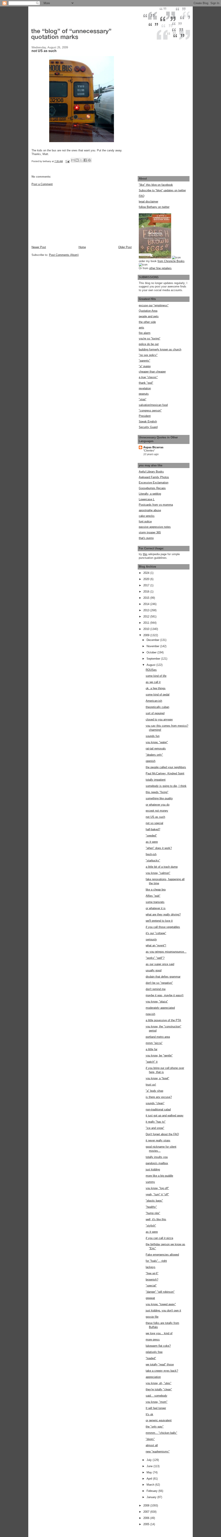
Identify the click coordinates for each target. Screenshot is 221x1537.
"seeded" (151, 835)
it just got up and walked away (164, 1115)
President (145, 416)
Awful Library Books (151, 471)
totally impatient (156, 779)
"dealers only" (154, 754)
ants (141, 327)
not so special (154, 823)
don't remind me (156, 989)
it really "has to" (156, 1121)
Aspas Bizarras (153, 447)
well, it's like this (156, 1219)
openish (150, 761)
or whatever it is (156, 908)
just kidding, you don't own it (163, 1310)
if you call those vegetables (163, 927)
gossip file (152, 1316)
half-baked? (153, 829)
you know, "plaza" (157, 1001)
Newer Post (39, 247)
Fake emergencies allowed (162, 1254)
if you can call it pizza (159, 1238)
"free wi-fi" (152, 1273)
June (150, 1466)
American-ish (154, 700)
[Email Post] (67, 161)
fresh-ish (151, 854)
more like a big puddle (159, 1175)
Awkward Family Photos (154, 477)
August (151, 664)
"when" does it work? (159, 848)
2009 (146, 635)
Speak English (148, 421)
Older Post (125, 247)
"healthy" (151, 1206)
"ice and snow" (155, 1128)
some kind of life (156, 675)
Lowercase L (147, 499)
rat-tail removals (156, 748)
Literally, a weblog (150, 493)
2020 (146, 579)
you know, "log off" (157, 1188)
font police (145, 521)
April (150, 1478)
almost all (152, 1445)
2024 (146, 572)
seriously (151, 939)
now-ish (150, 1014)
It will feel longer (156, 1408)
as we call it (153, 682)
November (153, 646)
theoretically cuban (157, 707)
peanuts (144, 393)
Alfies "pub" (153, 895)
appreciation (153, 1377)
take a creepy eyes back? (162, 1370)
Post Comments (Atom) (64, 254)
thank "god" (146, 382)
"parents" (144, 360)
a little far (151, 1049)
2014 (146, 604)
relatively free (154, 1352)
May (150, 1472)
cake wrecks (147, 515)
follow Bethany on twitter (154, 207)
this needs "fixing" (157, 792)
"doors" (150, 1439)
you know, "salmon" (158, 873)
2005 (146, 1524)
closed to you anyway (159, 719)
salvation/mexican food (153, 405)
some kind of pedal (157, 694)
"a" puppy (145, 366)
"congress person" (150, 410)
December (153, 640)
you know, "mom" (156, 1401)
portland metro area (158, 1036)
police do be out (149, 344)
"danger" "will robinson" (160, 1291)
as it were (152, 841)
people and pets (149, 316)
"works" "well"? (155, 958)
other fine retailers (160, 268)
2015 (146, 597)
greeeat (150, 1298)
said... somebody (156, 1395)
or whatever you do (157, 804)
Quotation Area (148, 310)
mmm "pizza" (154, 1043)
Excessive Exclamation (153, 482)
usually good (153, 970)
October (152, 652)
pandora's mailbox (157, 1163)
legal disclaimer (148, 201)
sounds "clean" (155, 1103)
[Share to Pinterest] (89, 160)
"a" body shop (154, 1090)
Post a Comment (42, 184)
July (150, 1460)
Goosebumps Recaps (152, 488)
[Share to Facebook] (85, 160)
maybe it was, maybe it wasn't (164, 995)
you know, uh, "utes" (158, 1383)
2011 (146, 622)
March (151, 1484)
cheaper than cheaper (152, 371)
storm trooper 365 (150, 532)
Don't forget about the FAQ (162, 1134)
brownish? (152, 1279)
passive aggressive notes (155, 526)
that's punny (146, 538)
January (152, 1497)
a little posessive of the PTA (163, 1020)
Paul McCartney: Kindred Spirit (165, 773)
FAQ (141, 196)
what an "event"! (156, 945)
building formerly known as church (160, 349)
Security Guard (148, 427)
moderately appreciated (160, 1007)
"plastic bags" (154, 1200)
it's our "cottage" (156, 933)
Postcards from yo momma (156, 504)
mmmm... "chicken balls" (161, 1432)
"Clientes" (149, 450)
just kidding (153, 1169)
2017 (146, 585)
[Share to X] (81, 160)
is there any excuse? (159, 1097)
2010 (146, 629)
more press (153, 1339)
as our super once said (160, 964)
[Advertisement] (64, 215)
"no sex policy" (148, 355)
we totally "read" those (160, 1364)
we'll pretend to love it (159, 920)
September (154, 658)
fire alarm (144, 333)
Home (82, 247)
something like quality (159, 798)
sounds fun (152, 736)
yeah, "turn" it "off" (157, 1194)
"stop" (142, 399)
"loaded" (151, 1358)
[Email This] (73, 160)
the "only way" (155, 1426)
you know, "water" (157, 742)
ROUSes (151, 669)
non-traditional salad (158, 1109)
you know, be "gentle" (159, 1055)
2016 (146, 591)
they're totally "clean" (159, 1389)
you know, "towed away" (161, 1304)
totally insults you (157, 1157)
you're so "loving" (149, 338)
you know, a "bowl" (157, 1078)
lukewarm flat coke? (158, 1345)
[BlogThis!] (77, 160)
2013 (146, 610)
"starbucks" (153, 860)
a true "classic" (148, 377)
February (152, 1490)
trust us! (151, 1084)
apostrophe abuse (150, 510)
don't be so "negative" (159, 982)
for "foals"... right (156, 1260)
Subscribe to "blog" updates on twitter (162, 190)
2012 (146, 616)
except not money (157, 810)
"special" (151, 1285)
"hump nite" (153, 1213)
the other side (147, 322)
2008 (146, 1505)
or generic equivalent (159, 1420)
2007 (146, 1511)
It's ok (149, 1414)
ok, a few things (156, 688)
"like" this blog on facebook (156, 184)
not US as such (155, 816)
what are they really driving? (163, 914)
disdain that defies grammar (163, 976)
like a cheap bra (156, 889)
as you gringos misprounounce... (166, 951)
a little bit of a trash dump (162, 866)
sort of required (155, 713)
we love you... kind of (159, 1333)
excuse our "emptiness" (154, 305)
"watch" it (152, 1061)
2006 (146, 1518)
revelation (145, 388)
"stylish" (151, 1225)
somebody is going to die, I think (166, 786)
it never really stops (158, 1140)
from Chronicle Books (171, 261)
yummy (150, 1182)
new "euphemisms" (158, 1451)
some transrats (155, 902)
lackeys (150, 1267)
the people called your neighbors (166, 767)
